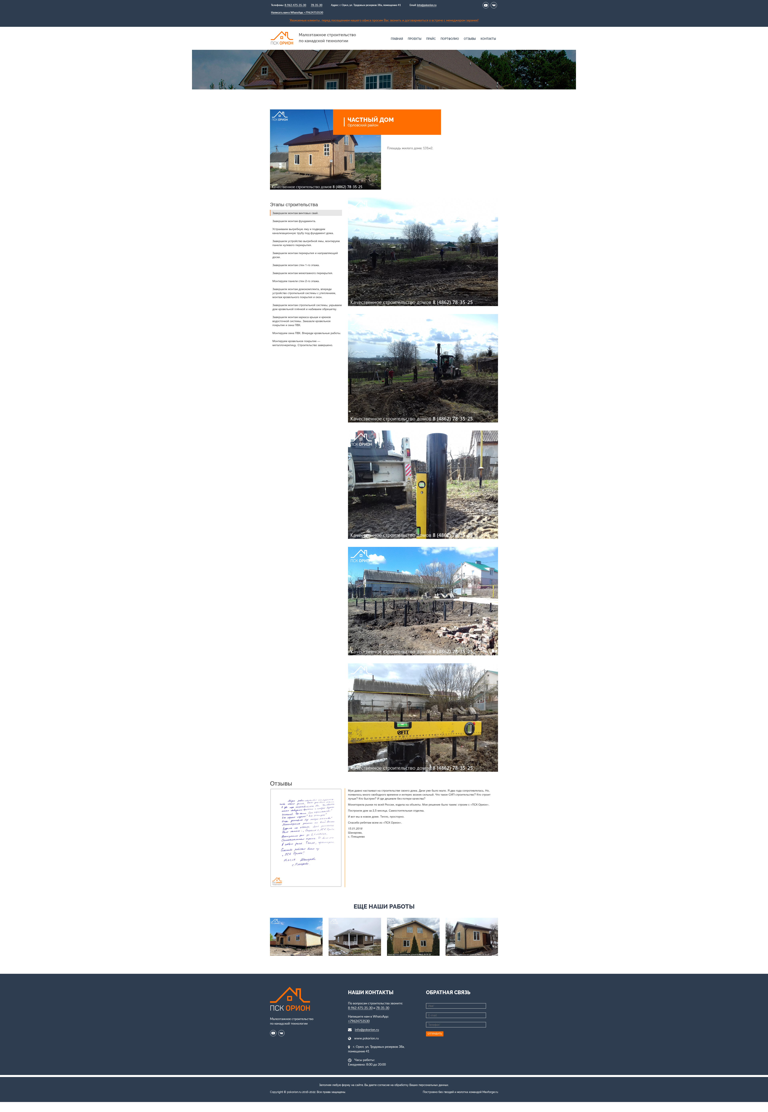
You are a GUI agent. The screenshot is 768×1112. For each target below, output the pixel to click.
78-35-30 (316, 5)
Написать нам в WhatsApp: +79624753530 (297, 12)
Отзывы (470, 38)
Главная (397, 38)
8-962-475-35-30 (295, 5)
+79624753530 (359, 1021)
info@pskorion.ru (426, 5)
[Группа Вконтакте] (494, 5)
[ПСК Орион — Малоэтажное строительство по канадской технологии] (282, 37)
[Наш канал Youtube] (486, 5)
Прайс (431, 38)
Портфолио (450, 38)
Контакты (488, 38)
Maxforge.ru (490, 1092)
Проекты (414, 38)
